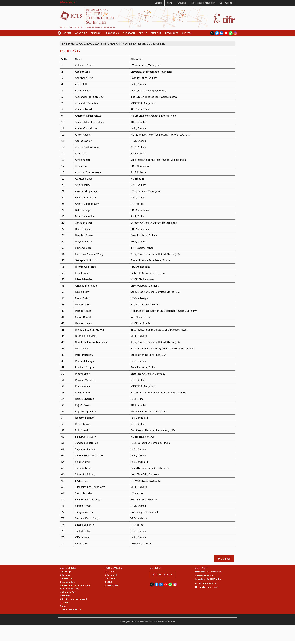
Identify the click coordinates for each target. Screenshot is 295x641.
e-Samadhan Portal (71, 609)
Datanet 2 (112, 575)
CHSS (109, 582)
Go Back (225, 558)
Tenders (66, 595)
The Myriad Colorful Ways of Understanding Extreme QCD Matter (113, 43)
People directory (70, 588)
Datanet (111, 571)
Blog (64, 605)
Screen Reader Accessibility (203, 3)
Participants (70, 51)
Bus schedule (68, 582)
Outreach (129, 33)
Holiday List (113, 585)
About (67, 33)
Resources (171, 33)
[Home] (87, 18)
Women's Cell (69, 592)
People (143, 33)
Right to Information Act (74, 599)
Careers (158, 3)
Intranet (111, 578)
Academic (81, 33)
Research (96, 33)
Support (156, 33)
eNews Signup (162, 574)
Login (229, 3)
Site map (66, 571)
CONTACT (201, 568)
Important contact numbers (76, 585)
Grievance (181, 3)
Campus (66, 575)
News (169, 3)
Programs (112, 33)
